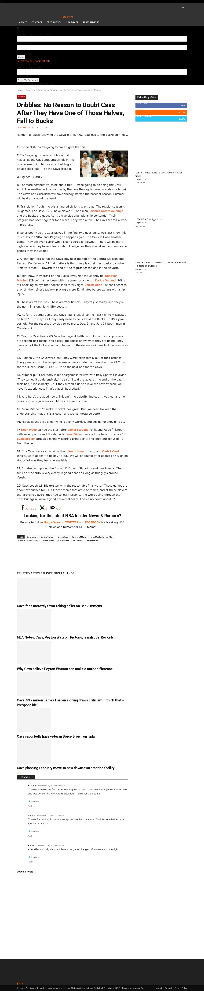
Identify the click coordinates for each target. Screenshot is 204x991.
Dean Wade (29, 429)
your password (24, 53)
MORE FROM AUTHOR (59, 573)
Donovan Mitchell (79, 537)
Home (20, 90)
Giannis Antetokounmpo (106, 211)
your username (25, 43)
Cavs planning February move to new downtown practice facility (66, 768)
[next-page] (20, 773)
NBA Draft (72, 22)
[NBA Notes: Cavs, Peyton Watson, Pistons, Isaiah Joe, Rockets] (34, 621)
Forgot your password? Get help (33, 60)
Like (183, 105)
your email (22, 76)
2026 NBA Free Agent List (148, 219)
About (23, 22)
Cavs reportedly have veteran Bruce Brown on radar (56, 736)
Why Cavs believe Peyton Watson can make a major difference (65, 669)
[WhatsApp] (42, 556)
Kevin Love (76, 451)
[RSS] (20, 983)
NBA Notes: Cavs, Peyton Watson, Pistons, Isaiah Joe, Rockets (65, 637)
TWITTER (71, 522)
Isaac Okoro (74, 434)
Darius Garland (105, 280)
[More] (74, 556)
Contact (36, 22)
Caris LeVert (110, 451)
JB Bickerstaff (63, 540)
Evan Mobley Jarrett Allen (102, 537)
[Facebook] (21, 556)
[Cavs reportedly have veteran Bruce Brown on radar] (34, 720)
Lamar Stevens (78, 429)
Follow (181, 112)
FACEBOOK (93, 522)
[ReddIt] (53, 556)
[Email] (64, 556)
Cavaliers (30, 90)
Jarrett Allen (93, 285)
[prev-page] (18, 773)
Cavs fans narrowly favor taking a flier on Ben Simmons (59, 606)
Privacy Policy (181, 988)
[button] (183, 7)
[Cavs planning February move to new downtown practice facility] (34, 751)
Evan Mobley (26, 438)
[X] (32, 556)
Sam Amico (25, 127)
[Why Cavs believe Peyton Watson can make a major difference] (34, 652)
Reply (30, 806)
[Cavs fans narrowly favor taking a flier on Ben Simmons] (34, 589)
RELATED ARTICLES (30, 573)
